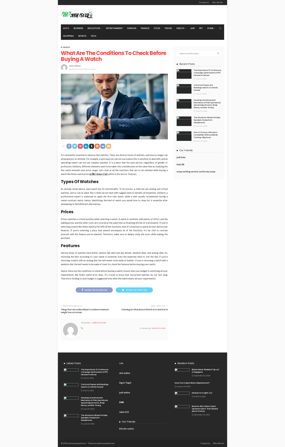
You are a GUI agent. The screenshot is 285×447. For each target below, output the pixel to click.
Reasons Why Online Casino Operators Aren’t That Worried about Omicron (205, 409)
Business (78, 28)
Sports (82, 35)
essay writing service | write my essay (196, 171)
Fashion (131, 28)
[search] (220, 28)
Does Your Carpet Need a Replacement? (192, 383)
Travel (168, 28)
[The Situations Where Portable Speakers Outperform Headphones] (184, 121)
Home (210, 28)
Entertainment (114, 28)
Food (157, 28)
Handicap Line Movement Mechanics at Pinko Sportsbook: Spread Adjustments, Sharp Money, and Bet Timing (207, 104)
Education (94, 28)
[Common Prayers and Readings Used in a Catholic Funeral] (184, 89)
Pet (201, 28)
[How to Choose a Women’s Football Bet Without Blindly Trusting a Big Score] (184, 136)
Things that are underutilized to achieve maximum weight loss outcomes (85, 311)
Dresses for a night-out (202, 393)
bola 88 (180, 164)
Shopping (68, 35)
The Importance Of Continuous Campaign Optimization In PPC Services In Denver (207, 73)
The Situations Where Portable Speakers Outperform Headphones (207, 120)
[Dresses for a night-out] (182, 396)
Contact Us (204, 2)
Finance (145, 28)
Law (192, 28)
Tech (93, 35)
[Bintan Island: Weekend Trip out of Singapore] (182, 373)
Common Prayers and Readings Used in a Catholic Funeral (206, 87)
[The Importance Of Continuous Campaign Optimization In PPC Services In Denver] (184, 74)
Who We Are (217, 2)
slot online (124, 373)
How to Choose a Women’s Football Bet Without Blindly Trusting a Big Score (206, 135)
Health (180, 28)
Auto (66, 28)
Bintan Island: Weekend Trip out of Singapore (205, 370)
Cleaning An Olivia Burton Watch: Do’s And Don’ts (144, 309)
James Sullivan (75, 66)
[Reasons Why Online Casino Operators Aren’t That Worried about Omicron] (182, 410)
